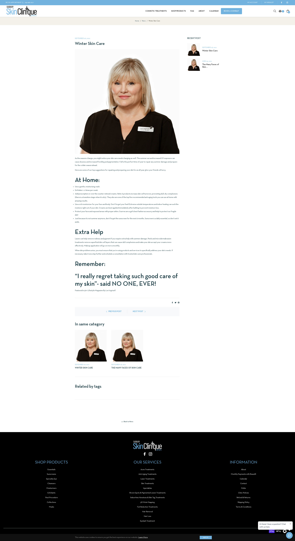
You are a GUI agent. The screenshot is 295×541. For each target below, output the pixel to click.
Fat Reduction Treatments (147, 507)
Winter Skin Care (84, 368)
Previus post (115, 311)
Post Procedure (51, 497)
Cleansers (51, 483)
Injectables (147, 488)
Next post (138, 311)
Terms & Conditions (243, 507)
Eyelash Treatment (147, 521)
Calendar (243, 479)
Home (137, 21)
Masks (51, 507)
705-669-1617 (29, 2)
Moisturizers (51, 488)
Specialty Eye (51, 479)
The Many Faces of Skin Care (126, 368)
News (144, 21)
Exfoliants (51, 493)
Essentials (51, 469)
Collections (51, 502)
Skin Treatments (147, 483)
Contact (243, 483)
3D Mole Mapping (147, 502)
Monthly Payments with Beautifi (243, 474)
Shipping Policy (243, 502)
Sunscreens (51, 474)
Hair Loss (147, 516)
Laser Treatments (147, 479)
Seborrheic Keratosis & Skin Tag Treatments (147, 497)
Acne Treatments (147, 469)
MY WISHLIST (269, 2)
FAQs (243, 488)
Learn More (143, 537)
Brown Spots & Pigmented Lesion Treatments (147, 493)
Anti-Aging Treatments (147, 474)
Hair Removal (147, 512)
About (243, 469)
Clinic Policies (243, 493)
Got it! (205, 537)
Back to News (128, 421)
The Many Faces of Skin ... (210, 66)
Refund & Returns (243, 497)
